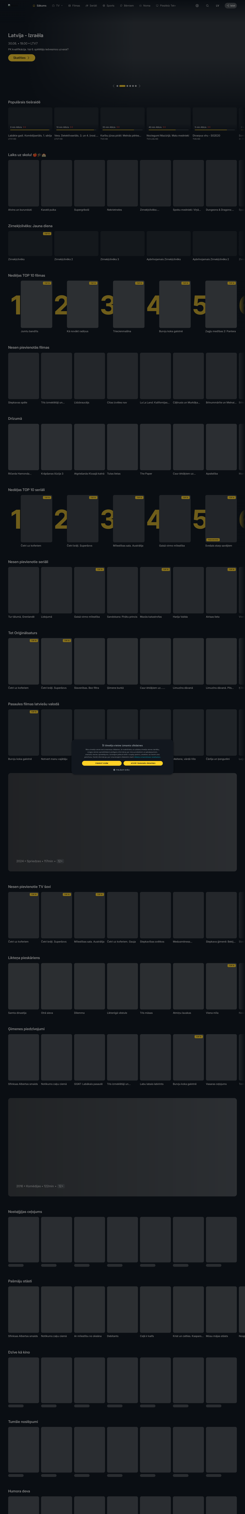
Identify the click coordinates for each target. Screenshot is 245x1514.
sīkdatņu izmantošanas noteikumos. (147, 757)
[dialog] (122, 757)
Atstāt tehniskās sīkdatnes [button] (143, 763)
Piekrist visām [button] (101, 763)
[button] (122, 769)
